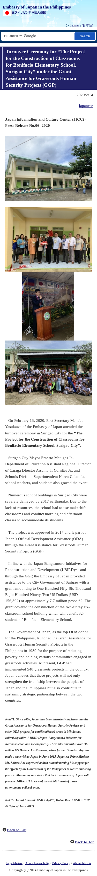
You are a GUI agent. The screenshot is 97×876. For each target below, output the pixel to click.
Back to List (16, 830)
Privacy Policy (61, 863)
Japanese (86, 106)
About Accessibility (37, 863)
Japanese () (81, 25)
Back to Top (84, 842)
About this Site (82, 863)
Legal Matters (14, 863)
